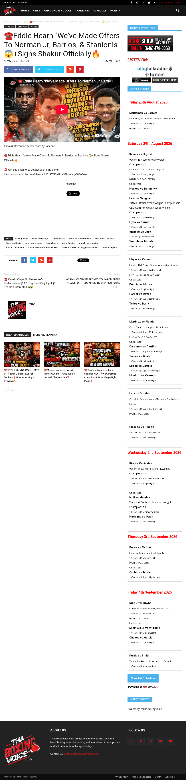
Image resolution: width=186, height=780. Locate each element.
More (113, 10)
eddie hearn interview (80, 238)
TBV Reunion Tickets (169, 2)
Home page (9, 26)
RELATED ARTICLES (17, 334)
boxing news (21, 238)
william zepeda (110, 247)
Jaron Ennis (52, 243)
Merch (158, 776)
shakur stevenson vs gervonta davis (80, 247)
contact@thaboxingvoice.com (81, 753)
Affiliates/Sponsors (141, 776)
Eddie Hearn (58, 238)
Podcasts (34, 26)
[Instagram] (137, 2)
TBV (9, 61)
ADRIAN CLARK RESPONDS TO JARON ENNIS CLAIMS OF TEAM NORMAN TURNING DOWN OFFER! (93, 283)
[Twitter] (149, 2)
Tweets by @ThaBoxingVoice (145, 709)
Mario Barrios (68, 243)
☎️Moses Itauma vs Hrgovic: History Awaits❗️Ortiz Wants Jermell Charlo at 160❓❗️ (59, 374)
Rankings (83, 10)
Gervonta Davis (13, 243)
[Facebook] (131, 2)
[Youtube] (155, 2)
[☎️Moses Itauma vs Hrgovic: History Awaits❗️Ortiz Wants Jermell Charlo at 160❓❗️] (62, 354)
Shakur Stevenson (15, 247)
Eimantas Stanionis (104, 238)
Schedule (99, 10)
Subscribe (170, 776)
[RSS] (143, 2)
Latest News (22, 26)
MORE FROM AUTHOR (45, 334)
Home (25, 10)
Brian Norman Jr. (40, 238)
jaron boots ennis (33, 243)
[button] (177, 10)
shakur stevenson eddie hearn (43, 247)
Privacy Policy (121, 776)
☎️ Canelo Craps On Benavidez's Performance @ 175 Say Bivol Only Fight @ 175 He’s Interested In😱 (29, 283)
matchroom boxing (88, 243)
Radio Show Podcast (58, 10)
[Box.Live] (143, 687)
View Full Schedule (143, 678)
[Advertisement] (34, 208)
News (36, 10)
